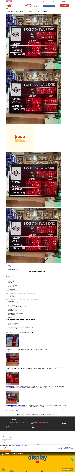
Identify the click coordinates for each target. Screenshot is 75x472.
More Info (37, 11)
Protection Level (11, 309)
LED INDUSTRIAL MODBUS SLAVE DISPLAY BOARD (16, 348)
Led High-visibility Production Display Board (15, 405)
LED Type (9, 313)
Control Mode (10, 317)
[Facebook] (7, 1)
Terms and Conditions (15, 445)
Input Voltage (10, 310)
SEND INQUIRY (9, 410)
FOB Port (9, 321)
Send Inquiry (17, 290)
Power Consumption (11, 315)
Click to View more (11, 287)
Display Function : (13, 387)
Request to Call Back (10, 290)
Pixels (9, 311)
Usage (9, 301)
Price (8, 296)
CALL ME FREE (15, 410)
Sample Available (11, 325)
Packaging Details (11, 328)
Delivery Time (10, 324)
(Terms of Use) (71, 447)
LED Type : (32, 349)
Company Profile (19, 11)
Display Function (11, 304)
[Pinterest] (11, 1)
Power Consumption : (56, 348)
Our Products (29, 11)
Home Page (10, 11)
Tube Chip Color (11, 305)
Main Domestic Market (12, 329)
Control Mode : (19, 349)
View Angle (10, 308)
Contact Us (45, 11)
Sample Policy (10, 327)
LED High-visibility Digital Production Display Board (17, 386)
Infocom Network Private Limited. (69, 448)
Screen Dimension (11, 306)
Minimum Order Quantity (12, 295)
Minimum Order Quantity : (42, 348)
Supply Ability (10, 323)
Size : (42, 349)
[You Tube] (9, 1)
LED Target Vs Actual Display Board (13, 367)
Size (8, 314)
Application (10, 302)
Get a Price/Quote (9, 274)
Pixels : (34, 368)
